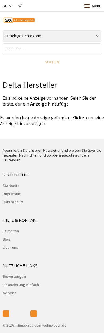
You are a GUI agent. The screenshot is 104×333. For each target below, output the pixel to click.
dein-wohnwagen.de (50, 325)
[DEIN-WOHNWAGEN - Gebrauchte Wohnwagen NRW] (19, 20)
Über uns (10, 247)
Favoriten (11, 231)
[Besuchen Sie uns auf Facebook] (6, 313)
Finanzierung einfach (21, 284)
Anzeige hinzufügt (49, 104)
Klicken (79, 118)
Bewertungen (14, 276)
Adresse (10, 292)
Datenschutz (13, 202)
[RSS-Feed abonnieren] (33, 313)
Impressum (12, 193)
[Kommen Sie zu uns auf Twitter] (20, 313)
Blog (6, 239)
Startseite (11, 185)
